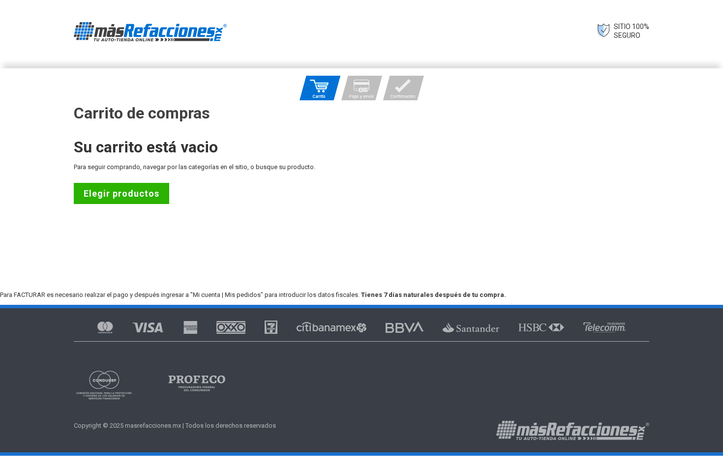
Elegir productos (121, 193)
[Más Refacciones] (150, 31)
